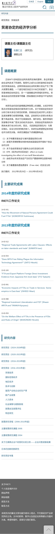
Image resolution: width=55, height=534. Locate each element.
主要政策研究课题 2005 (11, 428)
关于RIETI (5, 484)
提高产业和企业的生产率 (16, 391)
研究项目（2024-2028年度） (14, 347)
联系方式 (5, 506)
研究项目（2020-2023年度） (14, 354)
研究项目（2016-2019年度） (14, 361)
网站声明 (5, 493)
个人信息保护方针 (9, 489)
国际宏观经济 (11, 377)
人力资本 (9, 399)
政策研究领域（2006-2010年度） (16, 422)
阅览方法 (5, 501)
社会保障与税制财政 (14, 404)
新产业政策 (10, 395)
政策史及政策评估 (13, 409)
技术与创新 (10, 386)
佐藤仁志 (18, 50)
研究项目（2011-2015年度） (14, 368)
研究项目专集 (7, 456)
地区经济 (9, 382)
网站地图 (5, 497)
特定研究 (9, 413)
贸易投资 (9, 372)
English (40, 2)
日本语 (31, 2)
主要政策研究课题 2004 (11, 435)
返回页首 (49, 529)
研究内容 (4, 14)
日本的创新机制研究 (10, 449)
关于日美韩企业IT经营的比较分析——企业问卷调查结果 (26, 442)
